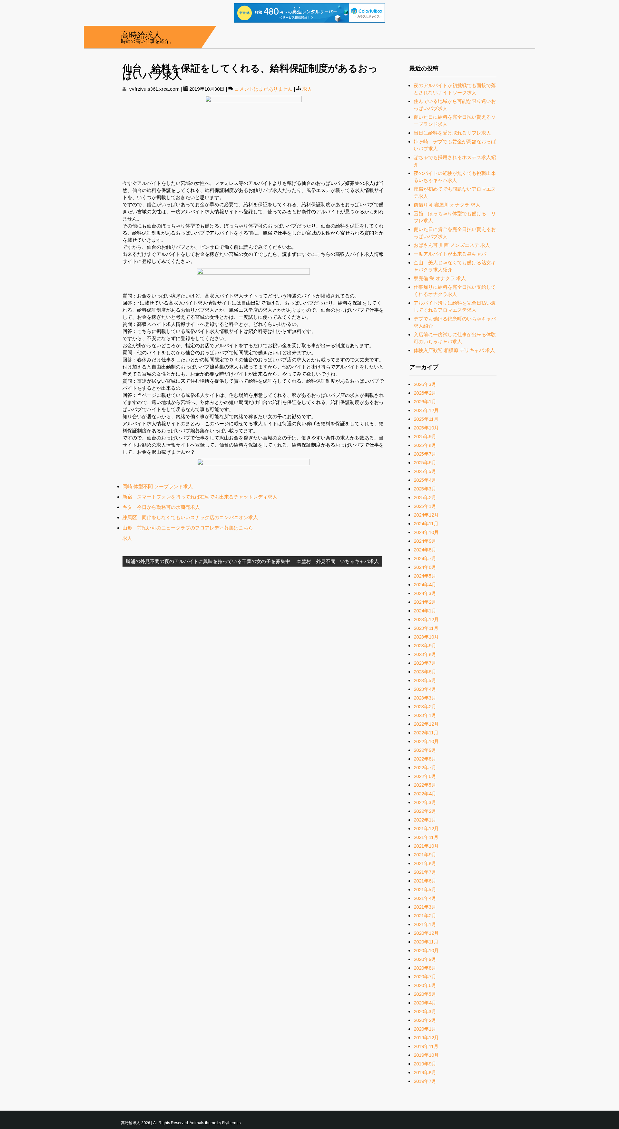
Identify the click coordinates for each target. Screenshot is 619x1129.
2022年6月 (425, 776)
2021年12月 (426, 828)
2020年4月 (425, 1002)
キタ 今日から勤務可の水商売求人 (161, 507)
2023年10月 (426, 637)
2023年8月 (425, 654)
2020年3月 (425, 1011)
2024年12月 (426, 515)
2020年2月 (425, 1020)
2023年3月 (425, 698)
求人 (307, 89)
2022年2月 (425, 811)
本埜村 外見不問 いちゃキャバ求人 (338, 561)
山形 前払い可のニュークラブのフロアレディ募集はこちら (188, 527)
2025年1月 (425, 506)
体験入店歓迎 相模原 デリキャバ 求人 (454, 350)
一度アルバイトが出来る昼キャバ (450, 254)
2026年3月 (425, 384)
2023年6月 (425, 671)
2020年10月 (426, 950)
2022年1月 (425, 819)
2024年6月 (425, 567)
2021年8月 (425, 863)
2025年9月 (425, 436)
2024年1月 (425, 610)
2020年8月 (425, 968)
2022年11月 (426, 732)
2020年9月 (425, 959)
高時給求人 (141, 34)
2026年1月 (425, 401)
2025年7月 (425, 454)
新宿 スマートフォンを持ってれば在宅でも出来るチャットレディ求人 (200, 496)
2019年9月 (425, 1063)
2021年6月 (425, 880)
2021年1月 (425, 924)
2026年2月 (425, 393)
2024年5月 (425, 576)
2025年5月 (425, 471)
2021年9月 (425, 854)
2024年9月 (425, 541)
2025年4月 (425, 480)
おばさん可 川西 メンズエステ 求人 (452, 245)
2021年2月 (425, 915)
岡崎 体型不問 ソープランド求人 (158, 486)
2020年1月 (425, 1029)
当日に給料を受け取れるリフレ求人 (452, 133)
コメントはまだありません (263, 89)
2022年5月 (425, 785)
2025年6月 (425, 462)
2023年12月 (426, 619)
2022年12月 (426, 724)
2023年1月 (425, 715)
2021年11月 (426, 837)
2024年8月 (425, 549)
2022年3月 (425, 802)
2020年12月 (426, 933)
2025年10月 (426, 427)
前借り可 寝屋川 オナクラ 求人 (447, 204)
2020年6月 (425, 985)
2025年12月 (426, 410)
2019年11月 (426, 1046)
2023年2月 (425, 706)
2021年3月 (425, 907)
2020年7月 (425, 976)
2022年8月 (425, 758)
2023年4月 (425, 689)
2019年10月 (426, 1055)
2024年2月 (425, 602)
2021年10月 (426, 846)
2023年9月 (425, 645)
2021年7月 (425, 872)
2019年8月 (425, 1072)
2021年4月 (425, 898)
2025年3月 (425, 488)
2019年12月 (426, 1037)
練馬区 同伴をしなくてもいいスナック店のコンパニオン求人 (190, 517)
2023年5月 (425, 680)
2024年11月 (426, 523)
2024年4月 (425, 584)
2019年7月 (425, 1081)
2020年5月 (425, 994)
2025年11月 (426, 419)
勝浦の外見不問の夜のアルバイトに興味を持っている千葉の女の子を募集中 (208, 561)
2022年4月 (425, 793)
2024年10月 (426, 532)
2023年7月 (425, 663)
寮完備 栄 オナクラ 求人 (440, 278)
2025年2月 (425, 497)
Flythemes (231, 1123)
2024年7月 (425, 558)
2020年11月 (426, 941)
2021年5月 (425, 889)
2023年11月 (426, 628)
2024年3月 (425, 593)
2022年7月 (425, 767)
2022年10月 (426, 741)
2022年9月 (425, 750)
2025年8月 (425, 445)
